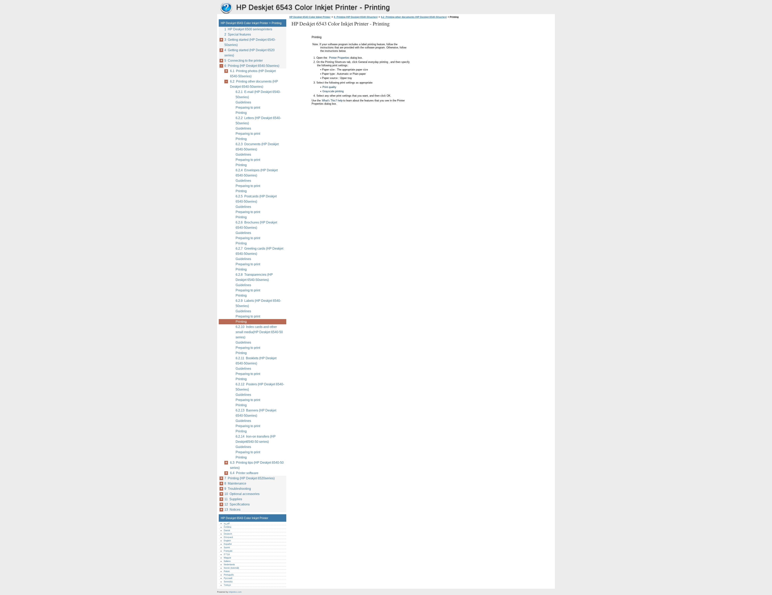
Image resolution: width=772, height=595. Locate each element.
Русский (228, 578)
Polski (227, 571)
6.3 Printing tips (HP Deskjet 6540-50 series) (257, 465)
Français (228, 551)
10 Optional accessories (242, 494)
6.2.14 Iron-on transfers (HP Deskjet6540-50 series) (256, 439)
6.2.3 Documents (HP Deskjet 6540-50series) (257, 146)
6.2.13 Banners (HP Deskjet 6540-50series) (256, 413)
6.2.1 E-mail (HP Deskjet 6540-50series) (258, 94)
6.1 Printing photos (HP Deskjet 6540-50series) (253, 73)
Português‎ (229, 575)
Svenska (228, 581)
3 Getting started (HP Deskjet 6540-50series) (250, 42)
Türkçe (227, 585)
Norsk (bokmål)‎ (231, 568)
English (227, 540)
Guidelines (243, 102)
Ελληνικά (228, 537)
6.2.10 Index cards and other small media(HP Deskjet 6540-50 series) (259, 332)
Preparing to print (248, 107)
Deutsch (228, 534)
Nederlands (229, 564)
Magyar (227, 557)
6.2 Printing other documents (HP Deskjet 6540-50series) (414, 17)
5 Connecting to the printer (243, 60)
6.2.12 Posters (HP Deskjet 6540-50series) (260, 387)
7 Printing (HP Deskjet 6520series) (249, 478)
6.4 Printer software (244, 473)
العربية (227, 523)
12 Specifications (237, 504)
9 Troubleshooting (237, 488)
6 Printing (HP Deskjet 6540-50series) (356, 17)
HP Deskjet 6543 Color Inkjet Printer (226, 8)
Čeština (227, 527)
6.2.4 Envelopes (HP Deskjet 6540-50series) (257, 172)
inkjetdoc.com (235, 592)
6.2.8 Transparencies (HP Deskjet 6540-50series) (254, 277)
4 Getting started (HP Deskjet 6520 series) (249, 52)
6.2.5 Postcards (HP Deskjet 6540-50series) (256, 199)
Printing (241, 112)
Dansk (227, 530)
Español (228, 544)
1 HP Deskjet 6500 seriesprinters (248, 29)
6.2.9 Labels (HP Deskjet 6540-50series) (258, 303)
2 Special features (237, 34)
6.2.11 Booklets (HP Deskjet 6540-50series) (256, 360)
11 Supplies (233, 499)
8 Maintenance (235, 483)
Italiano (227, 561)
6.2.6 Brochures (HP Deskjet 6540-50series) (256, 225)
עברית (227, 554)
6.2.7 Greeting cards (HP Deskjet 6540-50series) (259, 251)
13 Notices (232, 509)
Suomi (227, 547)
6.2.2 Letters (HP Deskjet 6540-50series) (258, 120)
